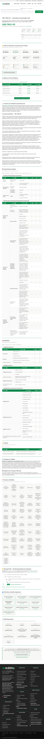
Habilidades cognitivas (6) (8, 347)
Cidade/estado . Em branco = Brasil (26, 9)
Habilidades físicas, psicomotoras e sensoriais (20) (13, 388)
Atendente (32, 698)
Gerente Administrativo (21, 679)
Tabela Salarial (23, 3)
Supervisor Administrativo (21, 677)
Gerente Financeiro (20, 681)
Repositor (32, 695)
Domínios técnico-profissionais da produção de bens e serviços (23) (16, 200)
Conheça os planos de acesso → (22, 657)
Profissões (29, 3)
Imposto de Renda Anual (35, 676)
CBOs (32, 3)
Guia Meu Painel (39, 0)
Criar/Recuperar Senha (28, 0)
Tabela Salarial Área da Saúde (22, 725)
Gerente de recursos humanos (36, 720)
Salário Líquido (33, 674)
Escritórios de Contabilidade (36, 722)
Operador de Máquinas (21, 703)
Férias (32, 682)
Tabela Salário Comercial (35, 705)
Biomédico (19, 717)
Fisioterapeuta (19, 719)
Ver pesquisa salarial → (28, 26)
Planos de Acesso (16, 3)
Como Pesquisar (34, 0)
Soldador (18, 696)
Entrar (17, 0)
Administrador (19, 676)
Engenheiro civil (6, 710)
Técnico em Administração (21, 674)
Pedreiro (4, 707)
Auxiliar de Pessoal (34, 717)
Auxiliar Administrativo (21, 672)
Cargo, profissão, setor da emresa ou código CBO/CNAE (10, 9)
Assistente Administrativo (21, 671)
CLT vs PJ (32, 672)
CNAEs (35, 3)
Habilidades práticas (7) (8, 365)
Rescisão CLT (33, 671)
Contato (3, 734)
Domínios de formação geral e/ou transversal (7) (12, 175)
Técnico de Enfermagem (21, 722)
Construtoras (5, 711)
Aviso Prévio (33, 677)
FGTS (31, 684)
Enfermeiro (19, 715)
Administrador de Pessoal (35, 712)
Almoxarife (19, 701)
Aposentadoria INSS (34, 685)
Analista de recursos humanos (36, 719)
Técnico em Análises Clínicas (22, 720)
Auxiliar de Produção (20, 695)
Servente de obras (6, 705)
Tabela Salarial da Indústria (22, 708)
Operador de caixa (34, 693)
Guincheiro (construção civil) (8, 105)
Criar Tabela (39, 3)
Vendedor (32, 696)
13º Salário (33, 681)
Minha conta (22, 0)
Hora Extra (32, 679)
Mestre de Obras (6, 708)
